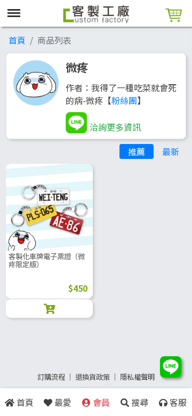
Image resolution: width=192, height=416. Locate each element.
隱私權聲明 (137, 377)
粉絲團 (124, 100)
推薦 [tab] (136, 151)
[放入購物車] (49, 308)
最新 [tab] (170, 151)
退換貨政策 (92, 377)
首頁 (17, 40)
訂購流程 (51, 377)
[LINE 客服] (170, 368)
